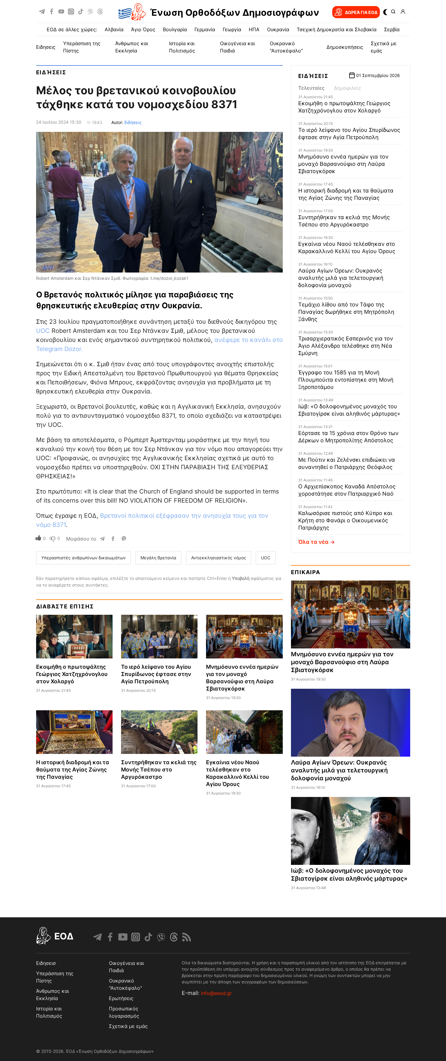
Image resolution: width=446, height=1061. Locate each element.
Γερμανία (204, 29)
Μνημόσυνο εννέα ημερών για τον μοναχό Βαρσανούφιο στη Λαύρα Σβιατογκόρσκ (343, 163)
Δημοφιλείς (347, 88)
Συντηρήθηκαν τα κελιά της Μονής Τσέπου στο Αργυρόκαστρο (159, 769)
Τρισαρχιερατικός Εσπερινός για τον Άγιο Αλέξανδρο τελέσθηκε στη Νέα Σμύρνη (345, 345)
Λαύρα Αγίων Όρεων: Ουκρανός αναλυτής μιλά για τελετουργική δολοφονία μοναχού (340, 277)
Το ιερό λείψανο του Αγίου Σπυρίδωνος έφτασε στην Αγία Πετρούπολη (156, 674)
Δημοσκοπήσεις (344, 47)
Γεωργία (232, 29)
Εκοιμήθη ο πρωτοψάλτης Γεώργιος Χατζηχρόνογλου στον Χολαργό (72, 674)
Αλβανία (114, 29)
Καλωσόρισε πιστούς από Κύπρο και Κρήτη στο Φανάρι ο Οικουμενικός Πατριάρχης (345, 520)
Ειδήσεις (51, 72)
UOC (43, 330)
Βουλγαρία (175, 29)
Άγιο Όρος (143, 29)
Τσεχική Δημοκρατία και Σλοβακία (337, 29)
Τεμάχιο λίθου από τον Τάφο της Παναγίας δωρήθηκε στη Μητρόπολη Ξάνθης (346, 311)
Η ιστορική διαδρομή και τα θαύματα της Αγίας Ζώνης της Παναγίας (72, 769)
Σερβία (392, 29)
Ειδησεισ (46, 963)
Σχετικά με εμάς (128, 1026)
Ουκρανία (278, 29)
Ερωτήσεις (121, 998)
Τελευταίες (311, 88)
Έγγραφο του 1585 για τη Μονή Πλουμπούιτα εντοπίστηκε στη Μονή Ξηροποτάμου (346, 379)
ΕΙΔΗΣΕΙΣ (46, 47)
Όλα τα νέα (313, 542)
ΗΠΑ (254, 29)
